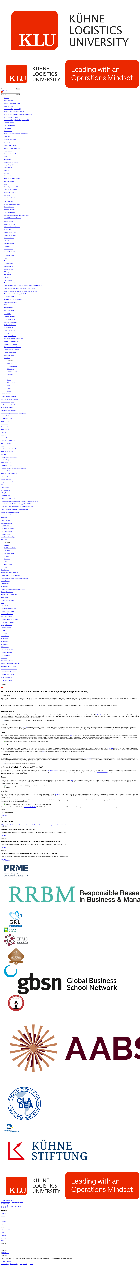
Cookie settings (5, 1264)
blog (43, 751)
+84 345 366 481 (4, 1207)
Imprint (31, 1264)
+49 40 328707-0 (5, 1206)
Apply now (3, 1213)
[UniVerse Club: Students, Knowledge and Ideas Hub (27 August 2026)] (34, 825)
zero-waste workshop (102, 772)
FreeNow (24, 727)
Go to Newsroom (5, 860)
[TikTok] (11, 1247)
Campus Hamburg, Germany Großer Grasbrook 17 (7, 1201)
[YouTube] (13, 1247)
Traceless (57, 794)
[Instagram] (4, 1247)
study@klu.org (4, 815)
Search (18, 88)
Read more (3, 835)
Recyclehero (110, 748)
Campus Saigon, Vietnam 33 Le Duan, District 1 (12, 1202)
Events (2, 1232)
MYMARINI (87, 758)
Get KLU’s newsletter (6, 1261)
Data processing (24, 1264)
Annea (72, 780)
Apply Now (4, 90)
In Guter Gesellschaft (52, 770)
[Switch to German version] (2, 687)
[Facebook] (2, 1247)
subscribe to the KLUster (30, 807)
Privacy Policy (14, 1264)
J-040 (70, 735)
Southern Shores (99, 714)
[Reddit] (8, 1247)
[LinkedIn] (6, 1247)
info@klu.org (5, 1205)
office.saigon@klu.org (16, 1206)
